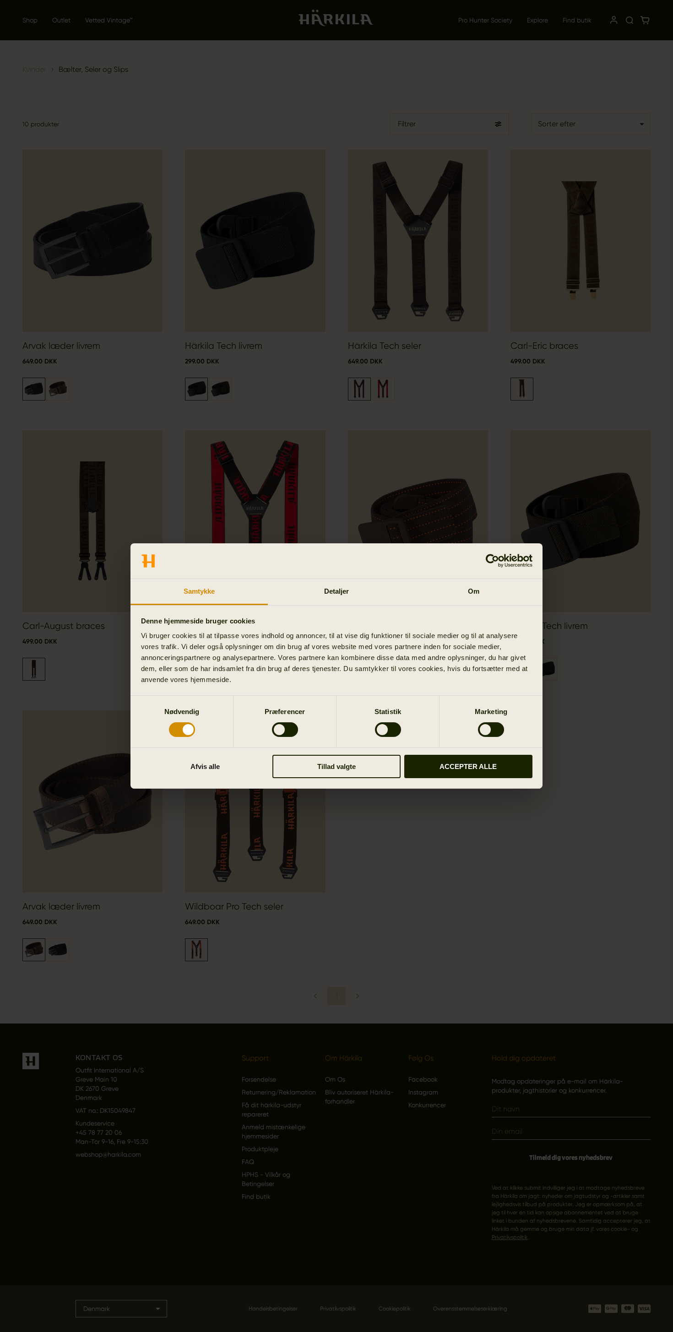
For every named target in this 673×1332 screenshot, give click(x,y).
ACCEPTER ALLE (468, 766)
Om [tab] (473, 591)
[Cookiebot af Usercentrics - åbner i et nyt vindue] (492, 561)
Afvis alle (205, 766)
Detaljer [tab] (336, 591)
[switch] (285, 729)
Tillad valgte (336, 766)
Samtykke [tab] (199, 591)
